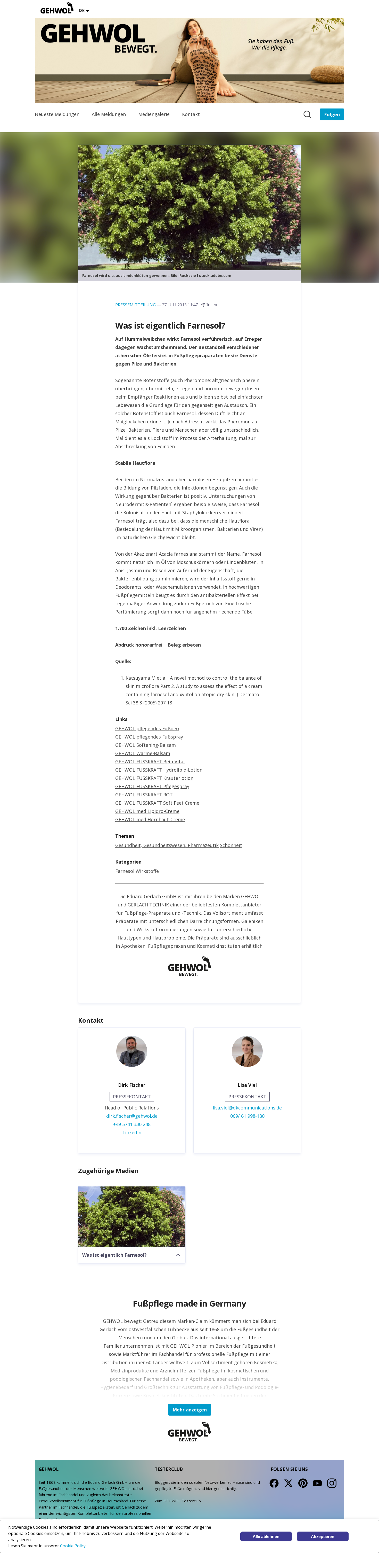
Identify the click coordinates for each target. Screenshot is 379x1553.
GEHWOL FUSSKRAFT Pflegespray (152, 786)
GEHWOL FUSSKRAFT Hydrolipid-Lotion (158, 770)
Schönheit (231, 845)
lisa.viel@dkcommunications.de (247, 1108)
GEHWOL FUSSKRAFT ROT (144, 794)
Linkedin (131, 1132)
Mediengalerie (154, 114)
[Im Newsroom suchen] (307, 114)
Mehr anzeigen (189, 1410)
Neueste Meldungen (57, 114)
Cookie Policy (73, 1546)
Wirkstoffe (147, 871)
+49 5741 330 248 (132, 1124)
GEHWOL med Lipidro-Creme (147, 811)
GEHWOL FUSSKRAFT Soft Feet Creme (157, 803)
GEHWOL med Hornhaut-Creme (150, 819)
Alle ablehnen (266, 1536)
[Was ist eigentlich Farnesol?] (131, 1216)
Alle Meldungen (109, 114)
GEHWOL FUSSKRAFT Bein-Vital (150, 761)
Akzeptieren (322, 1536)
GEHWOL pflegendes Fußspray (149, 737)
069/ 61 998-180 (247, 1116)
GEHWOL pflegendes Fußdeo (147, 728)
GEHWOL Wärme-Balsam (142, 753)
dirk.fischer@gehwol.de (132, 1116)
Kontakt (191, 114)
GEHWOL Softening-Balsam (145, 745)
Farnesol (124, 871)
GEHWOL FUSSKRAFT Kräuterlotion (154, 778)
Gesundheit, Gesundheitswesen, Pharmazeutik (167, 845)
